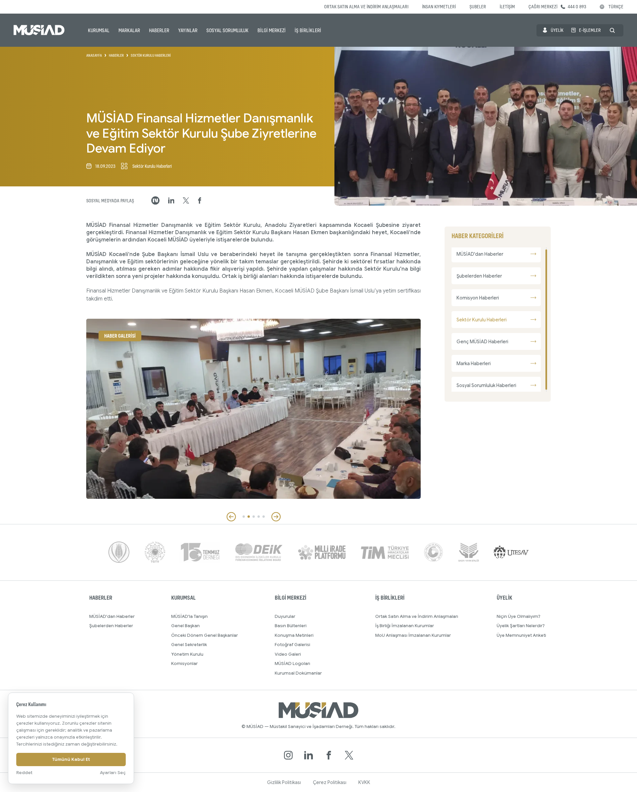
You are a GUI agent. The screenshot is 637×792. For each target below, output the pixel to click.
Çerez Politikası (329, 782)
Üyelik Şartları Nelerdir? (521, 625)
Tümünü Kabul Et (71, 759)
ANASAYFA (94, 55)
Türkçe (615, 6)
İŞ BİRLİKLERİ (308, 30)
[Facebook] (328, 755)
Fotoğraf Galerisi (292, 644)
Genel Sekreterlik (189, 644)
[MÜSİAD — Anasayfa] (39, 30)
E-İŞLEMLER (590, 30)
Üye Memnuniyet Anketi (521, 635)
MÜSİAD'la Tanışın (189, 616)
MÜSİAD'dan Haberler (112, 616)
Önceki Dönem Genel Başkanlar (204, 635)
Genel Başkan (185, 625)
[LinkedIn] (308, 755)
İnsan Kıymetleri (439, 6)
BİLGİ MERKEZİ (271, 30)
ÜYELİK (557, 30)
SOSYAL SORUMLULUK (227, 30)
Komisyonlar (184, 663)
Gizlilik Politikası (284, 782)
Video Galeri (288, 654)
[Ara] (612, 30)
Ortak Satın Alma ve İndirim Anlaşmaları (366, 6)
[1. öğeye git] (244, 516)
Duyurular (285, 616)
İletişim (507, 6)
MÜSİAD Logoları (292, 663)
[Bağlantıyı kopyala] (155, 200)
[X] (349, 755)
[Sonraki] (276, 516)
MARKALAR (129, 30)
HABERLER (159, 30)
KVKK (364, 782)
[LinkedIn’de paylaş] (171, 200)
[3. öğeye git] (253, 516)
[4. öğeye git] (258, 516)
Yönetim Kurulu (187, 654)
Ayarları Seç (113, 772)
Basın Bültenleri (291, 625)
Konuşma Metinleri (294, 635)
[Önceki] (231, 516)
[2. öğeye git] (249, 516)
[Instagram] (288, 755)
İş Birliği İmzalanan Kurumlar (404, 625)
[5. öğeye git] (263, 516)
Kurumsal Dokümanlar (298, 673)
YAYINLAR (187, 30)
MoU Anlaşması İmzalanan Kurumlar (413, 635)
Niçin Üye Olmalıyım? (518, 616)
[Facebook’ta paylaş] (199, 200)
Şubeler (477, 6)
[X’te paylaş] (186, 200)
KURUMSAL (98, 30)
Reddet (24, 772)
